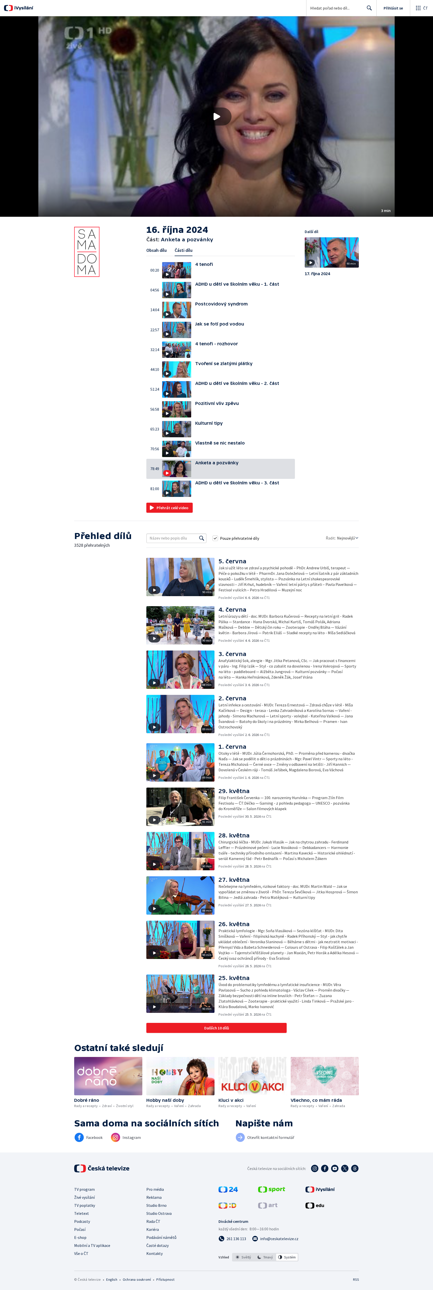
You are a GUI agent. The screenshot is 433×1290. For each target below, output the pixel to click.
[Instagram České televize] (315, 1168)
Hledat (369, 8)
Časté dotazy (157, 1245)
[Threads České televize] (355, 1168)
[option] (243, 1257)
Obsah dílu (156, 250)
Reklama (154, 1197)
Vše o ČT (81, 1253)
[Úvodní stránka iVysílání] (23, 8)
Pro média (155, 1189)
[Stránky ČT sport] (271, 1191)
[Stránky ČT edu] (314, 1207)
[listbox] (265, 1257)
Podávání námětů (161, 1237)
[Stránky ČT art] (267, 1207)
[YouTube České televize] (335, 1168)
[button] (216, 116)
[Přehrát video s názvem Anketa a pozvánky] (216, 117)
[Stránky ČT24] (228, 1191)
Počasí (79, 1229)
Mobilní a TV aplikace (92, 1245)
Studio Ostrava (159, 1213)
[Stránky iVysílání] (320, 1191)
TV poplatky (84, 1205)
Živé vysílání (84, 1197)
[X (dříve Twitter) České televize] (345, 1168)
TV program (84, 1189)
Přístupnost (165, 1279)
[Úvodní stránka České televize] (102, 1168)
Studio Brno (156, 1205)
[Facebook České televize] (325, 1168)
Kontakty (154, 1253)
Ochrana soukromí (137, 1279)
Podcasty (82, 1221)
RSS (356, 1279)
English (111, 1279)
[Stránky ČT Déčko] (227, 1207)
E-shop (80, 1237)
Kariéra (152, 1229)
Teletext (81, 1213)
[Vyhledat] (201, 538)
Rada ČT (153, 1221)
